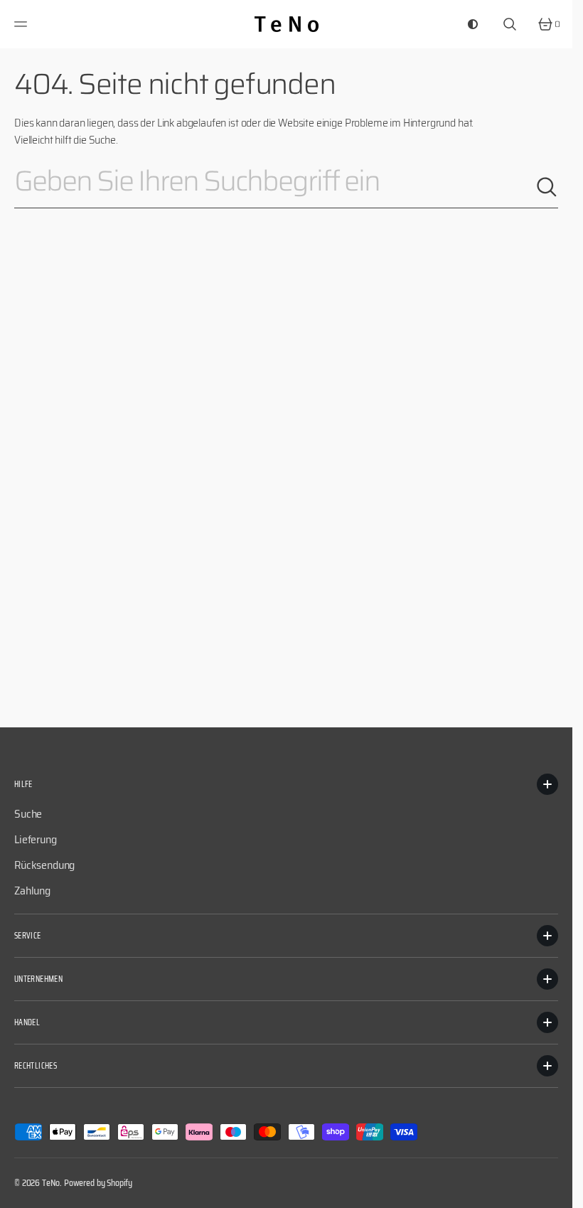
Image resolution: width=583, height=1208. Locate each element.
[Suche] (546, 187)
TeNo (51, 1183)
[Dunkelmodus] (472, 24)
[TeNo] (287, 24)
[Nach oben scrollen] (555, 1191)
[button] (22, 24)
